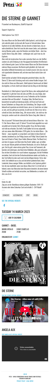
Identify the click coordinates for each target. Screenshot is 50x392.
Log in (25, 374)
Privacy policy (21, 381)
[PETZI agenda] (12, 4)
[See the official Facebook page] (4, 207)
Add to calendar (14, 217)
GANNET (15, 237)
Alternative (17, 195)
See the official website (11, 200)
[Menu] (46, 4)
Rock (35, 195)
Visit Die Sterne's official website (11, 295)
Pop (28, 195)
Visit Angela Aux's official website (12, 334)
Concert (6, 195)
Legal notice (29, 381)
